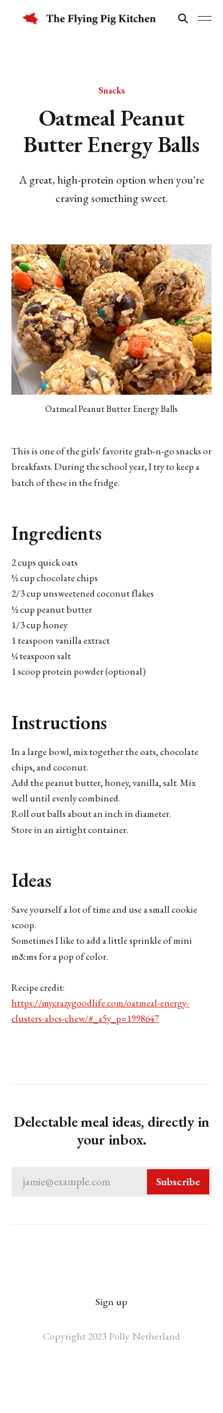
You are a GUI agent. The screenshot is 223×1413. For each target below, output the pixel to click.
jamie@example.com (111, 1181)
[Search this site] (183, 18)
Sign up (111, 1301)
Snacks (111, 90)
